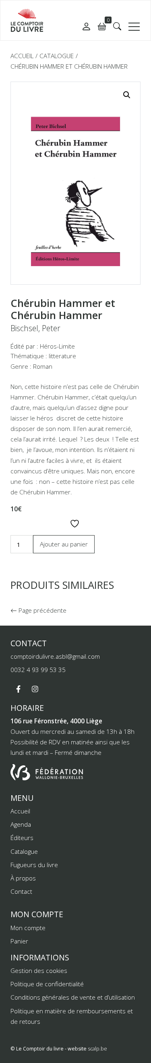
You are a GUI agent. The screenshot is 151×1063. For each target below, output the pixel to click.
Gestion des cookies (38, 970)
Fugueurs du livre (34, 865)
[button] (117, 26)
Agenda (20, 824)
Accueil (21, 56)
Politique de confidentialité (47, 984)
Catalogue (56, 56)
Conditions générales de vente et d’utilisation (72, 997)
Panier (19, 941)
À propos (23, 878)
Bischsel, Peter (35, 328)
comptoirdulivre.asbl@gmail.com (55, 656)
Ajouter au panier (64, 544)
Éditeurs (21, 838)
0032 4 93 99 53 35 (38, 670)
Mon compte (28, 928)
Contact (21, 891)
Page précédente (41, 610)
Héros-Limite (57, 346)
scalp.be (97, 1048)
